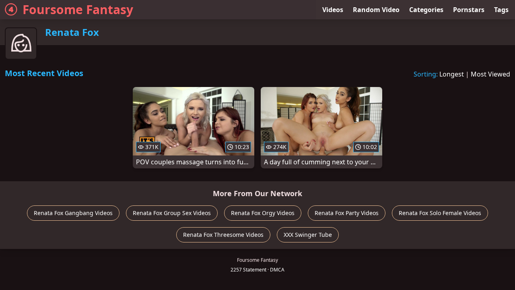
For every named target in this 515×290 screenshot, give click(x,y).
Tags (501, 9)
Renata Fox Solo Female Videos (440, 213)
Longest (451, 74)
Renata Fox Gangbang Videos (73, 213)
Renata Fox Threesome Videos (223, 234)
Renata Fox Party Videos (347, 213)
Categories (426, 9)
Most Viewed (490, 74)
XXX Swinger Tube (308, 234)
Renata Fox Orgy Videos (263, 213)
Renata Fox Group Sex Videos (172, 213)
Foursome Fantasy (78, 9)
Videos (332, 9)
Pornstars (468, 9)
